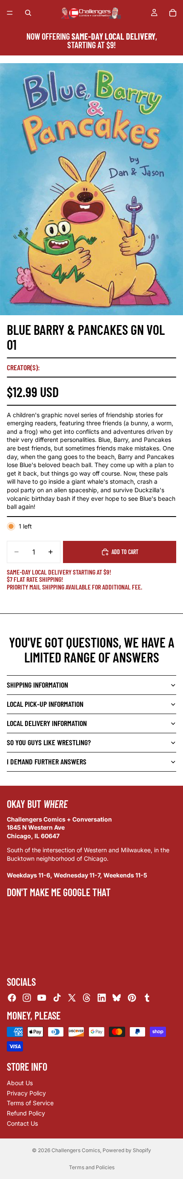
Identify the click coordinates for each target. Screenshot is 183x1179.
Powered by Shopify (127, 1150)
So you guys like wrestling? (49, 742)
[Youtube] (42, 998)
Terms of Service (30, 1103)
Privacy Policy (26, 1093)
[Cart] (172, 12)
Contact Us (22, 1123)
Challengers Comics (75, 1150)
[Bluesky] (117, 998)
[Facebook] (12, 998)
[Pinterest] (132, 998)
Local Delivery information (47, 723)
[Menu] (10, 13)
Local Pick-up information (45, 704)
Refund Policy (26, 1113)
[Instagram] (27, 998)
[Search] (28, 12)
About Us (20, 1083)
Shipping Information (37, 684)
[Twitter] (72, 998)
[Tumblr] (147, 998)
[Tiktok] (57, 998)
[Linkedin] (102, 998)
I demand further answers (46, 761)
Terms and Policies (91, 1167)
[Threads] (87, 998)
